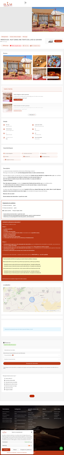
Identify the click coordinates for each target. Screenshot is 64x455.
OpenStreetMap (53, 310)
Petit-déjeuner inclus (46, 156)
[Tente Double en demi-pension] (8, 108)
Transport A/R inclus (10, 159)
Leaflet (47, 310)
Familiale (6, 156)
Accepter (6, 449)
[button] (31, 432)
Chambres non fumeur (27, 153)
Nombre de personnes (9, 359)
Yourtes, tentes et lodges (15, 36)
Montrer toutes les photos (50, 77)
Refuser (15, 449)
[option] (48, 19)
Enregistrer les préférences (26, 449)
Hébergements (5, 36)
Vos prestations (8, 355)
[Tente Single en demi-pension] (8, 97)
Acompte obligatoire (9, 153)
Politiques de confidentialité (11, 452)
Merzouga (25, 36)
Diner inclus (44, 153)
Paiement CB (27, 156)
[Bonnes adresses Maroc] (8, 4)
